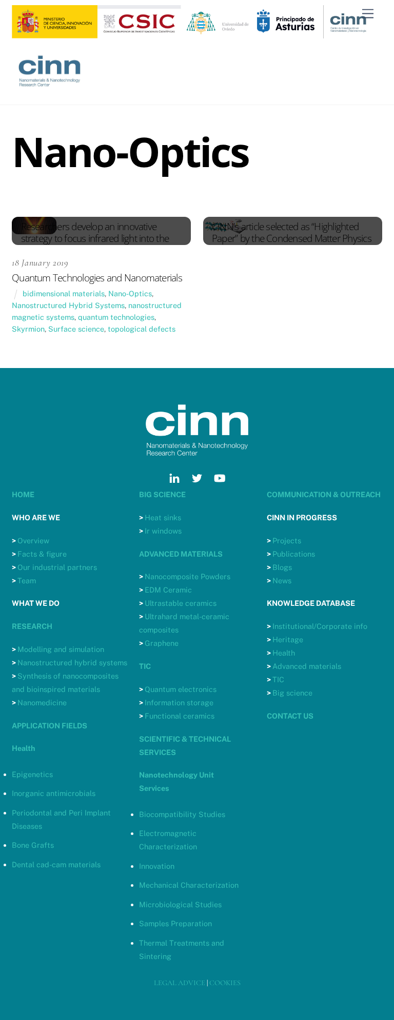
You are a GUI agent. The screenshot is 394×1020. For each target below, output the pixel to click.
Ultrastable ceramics (180, 603)
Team (26, 580)
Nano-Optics (130, 293)
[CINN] (50, 92)
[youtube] (219, 477)
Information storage (179, 702)
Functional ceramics (179, 715)
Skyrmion (28, 328)
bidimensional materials (64, 293)
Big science (292, 692)
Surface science (76, 328)
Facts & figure (42, 553)
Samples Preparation (175, 923)
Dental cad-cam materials (56, 864)
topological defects (141, 328)
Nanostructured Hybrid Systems (68, 305)
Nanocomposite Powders (187, 576)
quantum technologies (116, 317)
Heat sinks (163, 517)
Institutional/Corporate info (319, 626)
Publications (293, 553)
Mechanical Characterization (189, 885)
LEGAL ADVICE (179, 982)
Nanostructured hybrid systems (72, 662)
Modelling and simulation (60, 649)
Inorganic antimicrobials (53, 793)
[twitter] (197, 477)
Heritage (287, 639)
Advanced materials (306, 666)
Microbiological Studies (180, 904)
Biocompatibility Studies (182, 814)
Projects (286, 540)
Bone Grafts (33, 845)
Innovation (156, 866)
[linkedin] (174, 477)
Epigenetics (32, 774)
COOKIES (225, 982)
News (281, 580)
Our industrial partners (57, 567)
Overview (33, 540)
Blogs (282, 567)
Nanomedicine (42, 702)
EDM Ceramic (168, 589)
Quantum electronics (180, 689)
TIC (278, 679)
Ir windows (163, 530)
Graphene (162, 643)
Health (283, 652)
